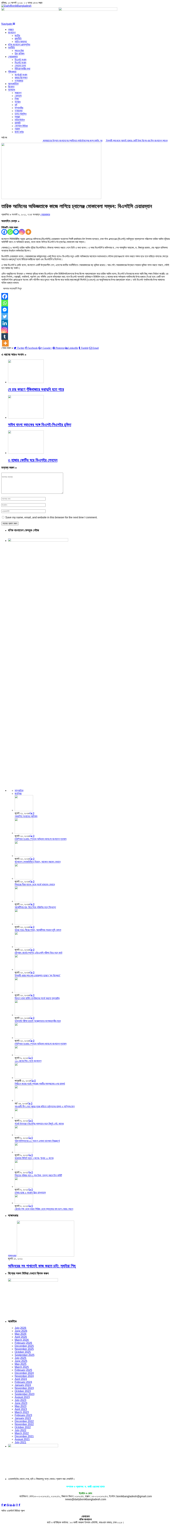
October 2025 (23, 1352)
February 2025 (23, 1370)
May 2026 (20, 1333)
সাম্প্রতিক (19, 790)
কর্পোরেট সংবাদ (21, 74)
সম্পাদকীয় (19, 107)
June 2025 (21, 1361)
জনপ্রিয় (18, 793)
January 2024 (23, 1385)
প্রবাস (17, 128)
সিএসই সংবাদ (20, 62)
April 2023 (21, 1409)
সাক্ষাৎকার (12, 1255)
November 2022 (24, 1424)
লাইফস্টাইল (20, 119)
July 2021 (20, 1442)
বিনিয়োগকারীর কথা (22, 68)
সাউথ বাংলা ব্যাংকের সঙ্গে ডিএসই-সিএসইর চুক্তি (39, 424)
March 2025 (22, 1367)
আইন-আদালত (21, 41)
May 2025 (20, 1364)
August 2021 (22, 1439)
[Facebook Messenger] (16, 232)
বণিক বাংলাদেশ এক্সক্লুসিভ (19, 44)
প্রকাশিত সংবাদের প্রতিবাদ (26, 816)
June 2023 (21, 1403)
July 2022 (20, 1430)
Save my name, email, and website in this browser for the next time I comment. (51, 517)
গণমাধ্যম (18, 110)
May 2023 (20, 1406)
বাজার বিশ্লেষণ (21, 77)
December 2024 (24, 1373)
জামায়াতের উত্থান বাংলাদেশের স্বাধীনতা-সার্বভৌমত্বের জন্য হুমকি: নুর (59, 140)
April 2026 (21, 1336)
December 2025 (24, 1346)
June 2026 (21, 1330)
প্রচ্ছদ (11, 29)
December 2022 (24, 1421)
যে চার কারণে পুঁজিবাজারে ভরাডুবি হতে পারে (36, 389)
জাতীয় (17, 35)
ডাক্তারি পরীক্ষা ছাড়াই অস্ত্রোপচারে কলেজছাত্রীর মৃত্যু (38, 1021)
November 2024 (24, 1376)
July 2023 (20, 1400)
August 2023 (22, 1397)
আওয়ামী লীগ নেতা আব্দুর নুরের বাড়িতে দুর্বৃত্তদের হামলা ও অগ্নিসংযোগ (45, 1106)
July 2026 (20, 1327)
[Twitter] (4, 316)
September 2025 (24, 1355)
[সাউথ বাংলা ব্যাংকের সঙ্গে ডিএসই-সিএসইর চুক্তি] (26, 417)
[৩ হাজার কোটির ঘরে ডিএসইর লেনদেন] (26, 452)
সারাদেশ (18, 92)
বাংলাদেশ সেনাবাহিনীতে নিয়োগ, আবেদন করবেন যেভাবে (37, 861)
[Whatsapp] (10, 232)
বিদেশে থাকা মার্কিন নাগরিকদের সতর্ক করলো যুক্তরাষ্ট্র (37, 998)
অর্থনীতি (11, 47)
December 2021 (24, 1436)
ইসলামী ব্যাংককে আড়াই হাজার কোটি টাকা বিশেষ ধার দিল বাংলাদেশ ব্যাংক (123, 140)
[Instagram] (22, 232)
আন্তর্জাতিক (13, 83)
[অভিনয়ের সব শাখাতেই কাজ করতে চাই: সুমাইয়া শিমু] (45, 1255)
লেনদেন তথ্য (20, 65)
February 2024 (23, 1382)
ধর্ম (16, 104)
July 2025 (20, 1358)
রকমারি (17, 122)
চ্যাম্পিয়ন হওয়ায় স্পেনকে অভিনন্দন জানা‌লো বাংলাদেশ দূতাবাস (40, 839)
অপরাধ (18, 101)
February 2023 (23, 1415)
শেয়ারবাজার (13, 56)
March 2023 (22, 1412)
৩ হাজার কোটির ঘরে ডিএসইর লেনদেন (32, 460)
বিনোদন (11, 86)
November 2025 (24, 1349)
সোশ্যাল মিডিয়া (21, 125)
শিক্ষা (17, 98)
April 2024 (21, 1379)
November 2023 (24, 1388)
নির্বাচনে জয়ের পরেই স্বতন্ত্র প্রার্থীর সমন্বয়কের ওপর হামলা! (40, 1083)
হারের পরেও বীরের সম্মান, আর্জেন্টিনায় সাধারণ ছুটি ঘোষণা (38, 930)
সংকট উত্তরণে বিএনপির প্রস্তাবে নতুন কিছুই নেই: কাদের (39, 1123)
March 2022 (22, 1433)
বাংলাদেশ (12, 32)
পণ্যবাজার (19, 80)
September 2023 (24, 1394)
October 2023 (23, 1391)
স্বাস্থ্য (17, 116)
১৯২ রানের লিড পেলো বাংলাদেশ (28, 1061)
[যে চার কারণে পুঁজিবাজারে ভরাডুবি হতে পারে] (26, 382)
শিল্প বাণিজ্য (19, 53)
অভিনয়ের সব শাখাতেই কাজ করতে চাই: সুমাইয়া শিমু (41, 1266)
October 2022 (23, 1427)
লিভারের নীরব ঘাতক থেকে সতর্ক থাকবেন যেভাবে (35, 884)
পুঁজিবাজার (12, 71)
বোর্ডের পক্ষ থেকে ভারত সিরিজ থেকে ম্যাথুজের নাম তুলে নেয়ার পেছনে (44, 1209)
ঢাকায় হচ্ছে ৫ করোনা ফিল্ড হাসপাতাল (30, 1192)
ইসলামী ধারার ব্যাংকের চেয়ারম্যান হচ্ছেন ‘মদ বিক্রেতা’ (37, 975)
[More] (28, 232)
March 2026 (22, 1340)
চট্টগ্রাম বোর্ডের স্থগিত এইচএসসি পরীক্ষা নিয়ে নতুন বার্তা (38, 952)
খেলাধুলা (18, 95)
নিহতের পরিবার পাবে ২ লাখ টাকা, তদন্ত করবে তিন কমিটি (38, 1175)
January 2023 (23, 1418)
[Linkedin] (4, 323)
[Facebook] (4, 232)
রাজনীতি (18, 38)
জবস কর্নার (19, 131)
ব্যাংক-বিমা (19, 50)
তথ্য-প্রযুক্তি (21, 113)
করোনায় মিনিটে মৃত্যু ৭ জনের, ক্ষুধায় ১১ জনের (34, 1158)
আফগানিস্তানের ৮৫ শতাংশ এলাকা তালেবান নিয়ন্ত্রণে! (37, 1140)
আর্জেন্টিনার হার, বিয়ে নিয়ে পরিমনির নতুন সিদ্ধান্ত (35, 907)
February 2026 (23, 1343)
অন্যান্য (11, 89)
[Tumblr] (4, 336)
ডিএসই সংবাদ (20, 59)
